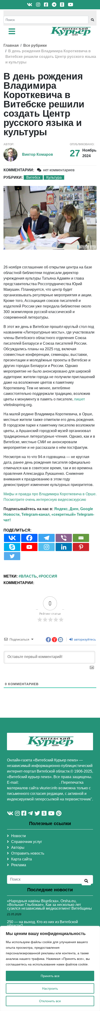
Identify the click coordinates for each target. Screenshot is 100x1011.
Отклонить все (50, 1001)
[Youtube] (29, 547)
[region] (50, 968)
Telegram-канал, (35, 514)
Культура (54, 177)
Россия (49, 576)
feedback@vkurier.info (39, 782)
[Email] (81, 538)
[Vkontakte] (12, 538)
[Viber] (64, 538)
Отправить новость (27, 853)
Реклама (18, 865)
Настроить (50, 988)
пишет (79, 399)
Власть (29, 576)
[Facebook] (29, 538)
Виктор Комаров (37, 154)
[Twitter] (12, 556)
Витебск (33, 177)
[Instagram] (46, 547)
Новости (18, 836)
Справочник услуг (26, 842)
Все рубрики (35, 45)
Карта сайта (21, 859)
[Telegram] (46, 538)
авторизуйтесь (84, 639)
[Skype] (12, 547)
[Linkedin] (64, 547)
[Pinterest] (81, 547)
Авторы (17, 847)
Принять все (50, 976)
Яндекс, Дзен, (66, 509)
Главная (11, 45)
